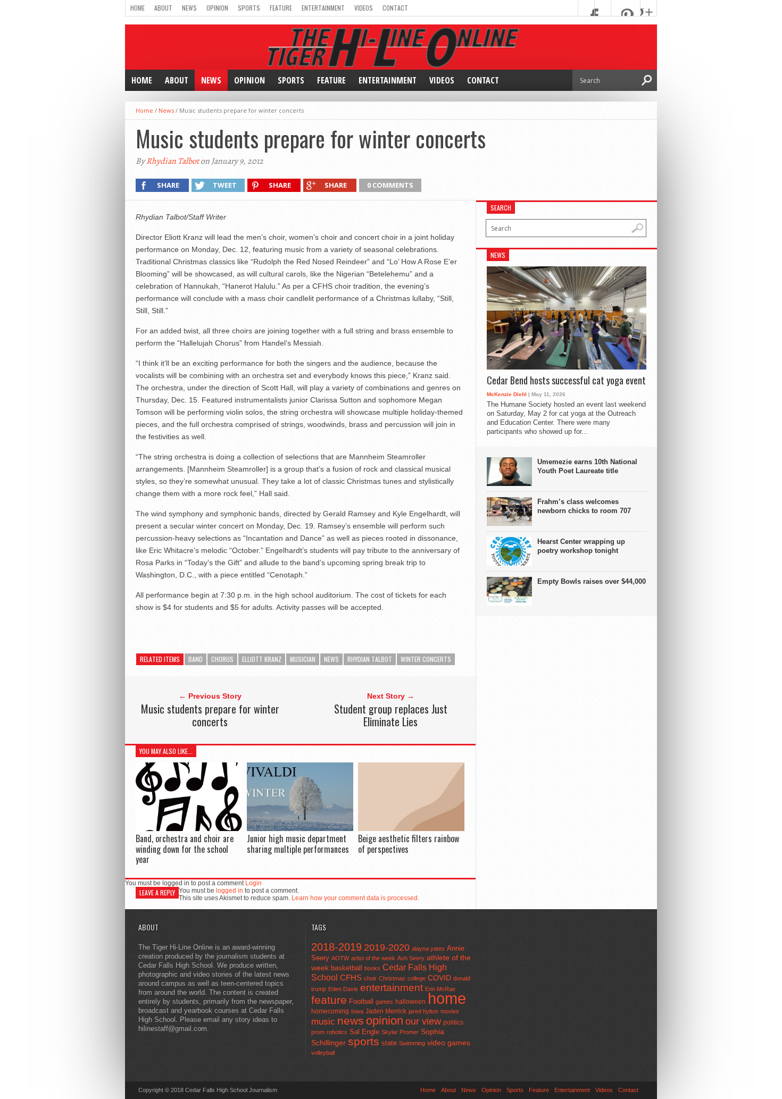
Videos (363, 7)
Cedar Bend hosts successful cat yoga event (566, 381)
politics (453, 1022)
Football (361, 1001)
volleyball (323, 1053)
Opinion (217, 7)
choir (370, 978)
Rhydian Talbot (172, 161)
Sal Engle (364, 1032)
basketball (346, 968)
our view (423, 1021)
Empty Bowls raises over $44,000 (591, 581)
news (331, 659)
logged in (229, 890)
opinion (384, 1020)
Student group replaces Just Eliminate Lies (390, 715)
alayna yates (428, 948)
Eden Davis (343, 989)
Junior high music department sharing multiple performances (298, 843)
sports (363, 1041)
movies (449, 1011)
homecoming (330, 1011)
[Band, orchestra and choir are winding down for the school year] (189, 828)
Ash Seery (411, 958)
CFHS (351, 977)
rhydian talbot (369, 659)
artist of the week (373, 958)
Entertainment (323, 7)
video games (448, 1043)
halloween (410, 1001)
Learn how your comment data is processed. (355, 898)
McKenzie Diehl (507, 394)
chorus (222, 659)
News (189, 7)
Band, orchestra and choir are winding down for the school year (185, 848)
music (323, 1022)
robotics (337, 1032)
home (447, 998)
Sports (249, 7)
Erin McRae (440, 989)
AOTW (340, 958)
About (163, 7)
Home (137, 7)
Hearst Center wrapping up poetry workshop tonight (581, 546)
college (416, 978)
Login (253, 883)
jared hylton (423, 1011)
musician (302, 659)
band (195, 659)
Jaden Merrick (385, 1011)
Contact (395, 7)
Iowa (357, 1011)
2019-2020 (387, 947)
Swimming (412, 1043)
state (389, 1043)
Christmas (392, 978)
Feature (281, 7)
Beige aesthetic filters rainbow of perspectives (408, 843)
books (372, 968)
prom (318, 1032)
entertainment (391, 987)
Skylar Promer (400, 1032)
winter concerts (426, 659)
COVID (439, 978)
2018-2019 (336, 947)
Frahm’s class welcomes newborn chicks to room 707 (584, 506)
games (384, 1002)
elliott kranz (261, 659)
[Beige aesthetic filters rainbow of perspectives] (411, 828)
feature (329, 1000)
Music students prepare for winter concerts (210, 715)
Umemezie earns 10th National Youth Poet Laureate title (587, 466)
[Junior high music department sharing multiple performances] (300, 828)
